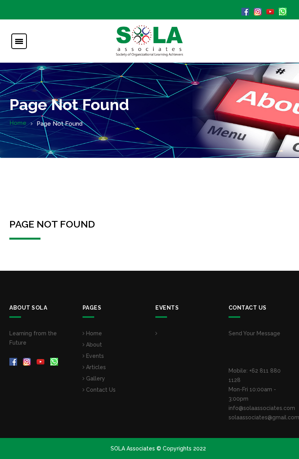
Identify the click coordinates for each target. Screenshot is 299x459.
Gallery (94, 378)
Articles (95, 367)
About (93, 345)
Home (17, 122)
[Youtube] (271, 11)
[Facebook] (246, 11)
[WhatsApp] (283, 11)
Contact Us (100, 390)
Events (94, 356)
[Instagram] (258, 11)
